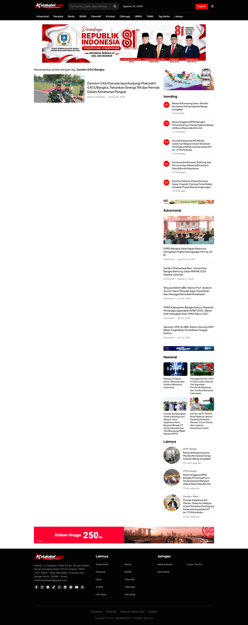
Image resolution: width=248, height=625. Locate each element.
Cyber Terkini (194, 564)
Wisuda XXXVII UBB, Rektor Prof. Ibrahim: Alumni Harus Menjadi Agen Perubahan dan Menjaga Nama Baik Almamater (187, 291)
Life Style (101, 594)
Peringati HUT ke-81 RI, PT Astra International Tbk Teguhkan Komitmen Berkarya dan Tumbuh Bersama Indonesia (202, 386)
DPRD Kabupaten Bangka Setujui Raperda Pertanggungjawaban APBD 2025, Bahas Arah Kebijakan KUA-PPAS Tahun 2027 (188, 310)
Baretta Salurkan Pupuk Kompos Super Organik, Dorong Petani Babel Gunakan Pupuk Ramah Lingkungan (192, 184)
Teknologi (130, 594)
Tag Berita (164, 16)
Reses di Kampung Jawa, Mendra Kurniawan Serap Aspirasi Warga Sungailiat (190, 106)
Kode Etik (111, 611)
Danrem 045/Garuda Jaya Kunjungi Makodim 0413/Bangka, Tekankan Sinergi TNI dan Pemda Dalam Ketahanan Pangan (123, 87)
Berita (71, 16)
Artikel (99, 587)
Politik (150, 16)
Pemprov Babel (190, 496)
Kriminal (110, 16)
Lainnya (178, 16)
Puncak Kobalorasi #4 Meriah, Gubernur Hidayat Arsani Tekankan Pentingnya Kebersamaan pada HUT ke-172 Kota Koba (192, 145)
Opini (99, 579)
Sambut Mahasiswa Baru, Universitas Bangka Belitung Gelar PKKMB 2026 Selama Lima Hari (184, 271)
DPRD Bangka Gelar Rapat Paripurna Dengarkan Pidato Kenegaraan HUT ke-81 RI (187, 251)
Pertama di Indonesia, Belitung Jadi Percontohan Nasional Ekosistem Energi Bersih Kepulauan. (191, 165)
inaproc (202, 6)
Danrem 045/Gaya (96, 96)
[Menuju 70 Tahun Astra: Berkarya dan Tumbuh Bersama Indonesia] (175, 375)
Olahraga (125, 16)
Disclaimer (97, 611)
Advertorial (42, 16)
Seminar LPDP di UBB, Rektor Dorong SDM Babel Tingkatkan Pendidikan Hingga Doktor (188, 330)
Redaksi (152, 611)
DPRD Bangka (190, 448)
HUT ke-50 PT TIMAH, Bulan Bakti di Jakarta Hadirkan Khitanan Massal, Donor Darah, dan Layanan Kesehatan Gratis (201, 421)
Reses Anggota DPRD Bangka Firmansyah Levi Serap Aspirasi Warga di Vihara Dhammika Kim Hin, (193, 124)
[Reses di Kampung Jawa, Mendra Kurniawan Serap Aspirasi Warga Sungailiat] (171, 463)
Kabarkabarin (165, 564)
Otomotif (96, 16)
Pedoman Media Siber (132, 611)
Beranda (58, 16)
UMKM (138, 16)
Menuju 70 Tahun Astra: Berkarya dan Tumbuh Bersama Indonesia (174, 383)
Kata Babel (163, 571)
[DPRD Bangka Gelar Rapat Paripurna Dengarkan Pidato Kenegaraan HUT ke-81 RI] (188, 243)
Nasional (100, 571)
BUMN (82, 16)
